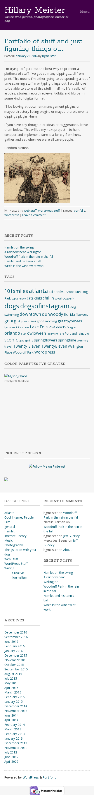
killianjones (22, 327)
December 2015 (15, 655)
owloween (36, 333)
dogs (11, 305)
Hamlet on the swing (19, 247)
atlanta (38, 291)
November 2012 (15, 748)
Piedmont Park (55, 333)
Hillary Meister (34, 10)
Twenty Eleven (26, 346)
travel (8, 346)
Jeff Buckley (71, 536)
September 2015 (16, 669)
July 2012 (10, 752)
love (52, 327)
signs (21, 340)
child (38, 298)
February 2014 (14, 724)
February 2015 (14, 697)
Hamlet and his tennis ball (22, 261)
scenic (11, 339)
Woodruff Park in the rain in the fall (29, 256)
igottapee (9, 327)
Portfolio (49, 777)
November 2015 (15, 660)
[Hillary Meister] (6, 479)
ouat (23, 333)
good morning (47, 321)
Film (7, 522)
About (67, 550)
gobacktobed (28, 321)
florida (69, 314)
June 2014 (11, 715)
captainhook (19, 298)
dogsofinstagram (45, 305)
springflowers (45, 340)
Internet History (15, 536)
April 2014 (11, 720)
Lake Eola (39, 326)
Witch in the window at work (24, 266)
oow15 (61, 327)
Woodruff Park (23, 352)
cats (30, 298)
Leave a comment (33, 215)
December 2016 (15, 632)
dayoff (58, 298)
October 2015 (14, 664)
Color (7, 381)
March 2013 (12, 729)
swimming (82, 340)
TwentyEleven (54, 346)
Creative (18, 573)
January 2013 (13, 738)
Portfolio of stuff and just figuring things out (43, 45)
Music (8, 540)
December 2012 (15, 743)
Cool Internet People (19, 517)
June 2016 (11, 641)
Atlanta (9, 513)
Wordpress (11, 215)
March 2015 (12, 692)
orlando (12, 333)
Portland (71, 333)
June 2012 (11, 757)
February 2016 (14, 646)
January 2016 (13, 651)
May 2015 (11, 683)
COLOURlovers (21, 381)
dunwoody (52, 314)
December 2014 (15, 706)
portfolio (79, 210)
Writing (9, 568)
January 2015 (13, 701)
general (9, 527)
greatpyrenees (70, 321)
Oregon (71, 327)
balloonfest (57, 292)
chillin (48, 298)
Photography (13, 545)
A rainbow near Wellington (23, 252)
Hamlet (9, 531)
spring (29, 340)
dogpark (68, 298)
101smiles (16, 290)
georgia (12, 321)
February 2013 (14, 734)
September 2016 (16, 637)
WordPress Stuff (49, 210)
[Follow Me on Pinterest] (47, 466)
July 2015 (10, 678)
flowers (82, 314)
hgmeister (49, 56)
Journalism (19, 577)
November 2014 (15, 711)
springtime (67, 340)
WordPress (31, 777)
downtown (30, 314)
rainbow (83, 333)
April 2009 (11, 761)
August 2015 (13, 674)
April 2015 (11, 688)
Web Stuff (30, 210)
